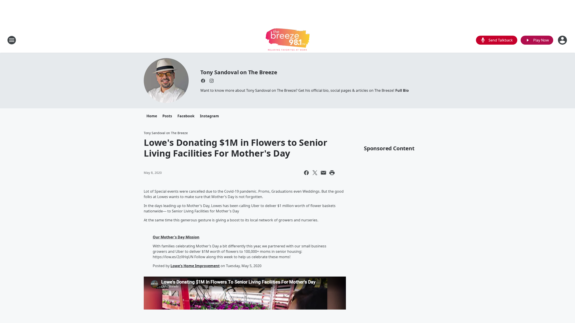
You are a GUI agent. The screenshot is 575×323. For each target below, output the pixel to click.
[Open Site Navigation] (11, 40)
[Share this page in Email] (323, 173)
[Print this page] (332, 173)
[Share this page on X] (315, 173)
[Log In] (563, 40)
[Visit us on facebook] (203, 80)
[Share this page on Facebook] (306, 173)
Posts (167, 115)
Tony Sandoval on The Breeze (238, 72)
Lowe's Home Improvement (195, 265)
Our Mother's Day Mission (176, 237)
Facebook (186, 115)
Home (151, 115)
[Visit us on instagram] (211, 80)
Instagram (209, 115)
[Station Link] (287, 40)
